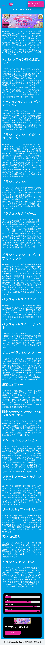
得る (12, 633)
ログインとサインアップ (35, 4)
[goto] (11, 7)
